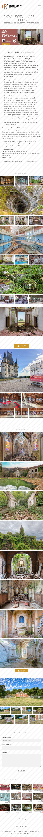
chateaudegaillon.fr (31, 161)
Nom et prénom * (6, 737)
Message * (5, 752)
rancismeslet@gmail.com (15, 161)
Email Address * (6, 744)
